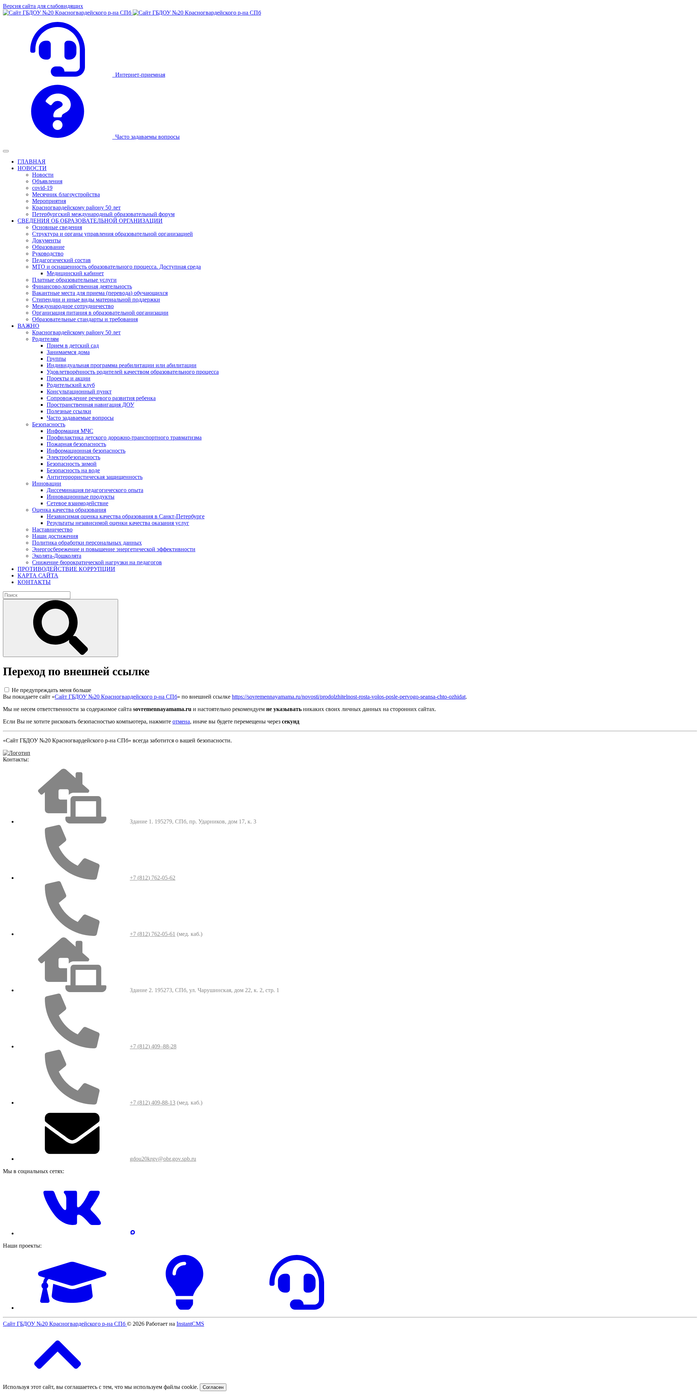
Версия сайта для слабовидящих (43, 6)
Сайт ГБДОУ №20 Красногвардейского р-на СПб (116, 697)
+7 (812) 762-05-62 (152, 878)
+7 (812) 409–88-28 (153, 1046)
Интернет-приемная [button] (138, 75)
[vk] (72, 1233)
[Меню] (6, 151)
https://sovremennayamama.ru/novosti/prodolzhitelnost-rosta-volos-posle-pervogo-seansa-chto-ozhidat (349, 697)
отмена (181, 721)
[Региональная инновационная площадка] (184, 1308)
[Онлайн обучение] (72, 1308)
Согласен (213, 1387)
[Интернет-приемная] (296, 1308)
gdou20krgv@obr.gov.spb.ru (163, 1159)
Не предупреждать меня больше (51, 690)
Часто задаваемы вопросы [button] (146, 137)
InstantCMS (190, 1324)
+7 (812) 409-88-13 (152, 1102)
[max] (133, 1233)
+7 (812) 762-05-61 (152, 934)
